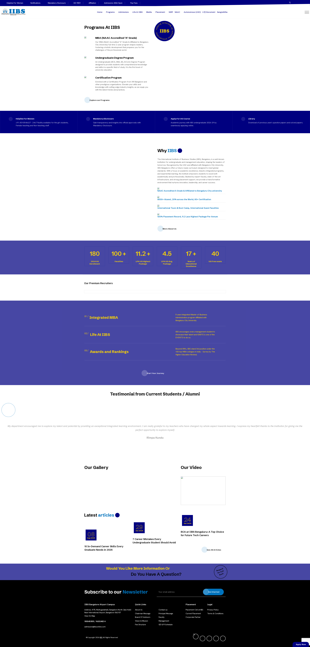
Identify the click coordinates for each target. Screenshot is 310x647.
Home (99, 12)
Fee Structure (140, 624)
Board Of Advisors (142, 617)
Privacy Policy (213, 610)
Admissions (123, 12)
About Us (138, 610)
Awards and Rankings (109, 351)
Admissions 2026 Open (113, 3)
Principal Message (166, 613)
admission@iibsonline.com (95, 627)
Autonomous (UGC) (192, 12)
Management (164, 621)
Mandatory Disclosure (57, 3)
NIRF (171, 12)
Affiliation (92, 3)
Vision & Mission (141, 621)
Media (149, 12)
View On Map (89, 616)
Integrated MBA (103, 317)
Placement (160, 12)
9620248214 (100, 621)
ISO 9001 (77, 3)
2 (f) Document (208, 12)
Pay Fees (134, 3)
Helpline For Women (15, 3)
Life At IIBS (137, 12)
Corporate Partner (193, 617)
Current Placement (193, 613)
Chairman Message (142, 613)
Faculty (161, 617)
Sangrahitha (222, 12)
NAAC (177, 12)
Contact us (163, 610)
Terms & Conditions (215, 613)
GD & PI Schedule (166, 624)
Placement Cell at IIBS (194, 610)
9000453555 (89, 621)
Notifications (35, 3)
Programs (110, 12)
